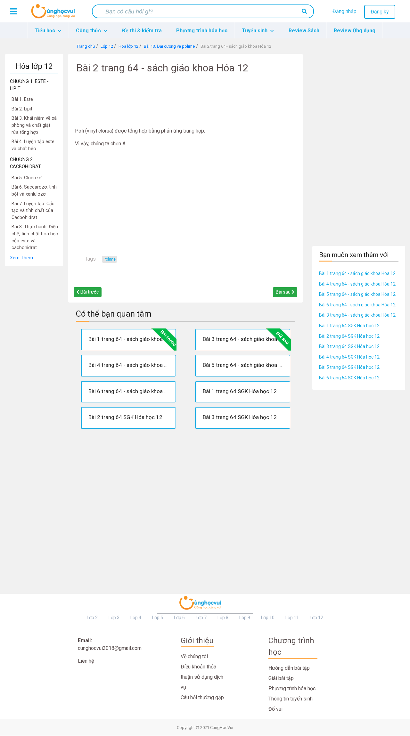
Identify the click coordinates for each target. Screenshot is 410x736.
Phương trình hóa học (201, 31)
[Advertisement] (34, 363)
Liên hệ (86, 661)
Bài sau (283, 292)
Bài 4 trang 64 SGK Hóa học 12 (349, 357)
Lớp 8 (222, 617)
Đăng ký (380, 12)
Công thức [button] (89, 31)
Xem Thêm (21, 258)
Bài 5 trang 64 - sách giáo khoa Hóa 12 (357, 294)
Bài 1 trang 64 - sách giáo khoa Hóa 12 (357, 273)
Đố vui (275, 709)
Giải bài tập (281, 678)
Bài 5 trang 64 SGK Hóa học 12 (349, 367)
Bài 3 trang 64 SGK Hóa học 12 (349, 346)
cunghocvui (54, 14)
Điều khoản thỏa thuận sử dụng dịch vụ (202, 677)
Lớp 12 (316, 617)
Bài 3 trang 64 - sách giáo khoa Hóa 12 (357, 315)
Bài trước (89, 292)
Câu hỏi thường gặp (202, 697)
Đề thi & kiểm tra (142, 31)
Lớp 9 (244, 617)
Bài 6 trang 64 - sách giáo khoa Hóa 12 (357, 304)
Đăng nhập (344, 11)
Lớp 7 (201, 617)
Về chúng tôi (194, 656)
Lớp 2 (92, 617)
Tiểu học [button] (45, 31)
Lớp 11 (292, 617)
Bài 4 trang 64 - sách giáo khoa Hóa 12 (357, 284)
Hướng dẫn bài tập (289, 668)
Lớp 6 (179, 617)
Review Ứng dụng (354, 31)
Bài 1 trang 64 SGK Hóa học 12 (349, 325)
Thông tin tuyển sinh (290, 699)
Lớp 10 (268, 617)
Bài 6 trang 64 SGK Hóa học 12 (349, 377)
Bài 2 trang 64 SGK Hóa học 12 (349, 336)
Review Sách (304, 31)
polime (109, 259)
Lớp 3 (114, 617)
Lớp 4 (135, 617)
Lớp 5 (157, 617)
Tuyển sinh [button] (255, 31)
